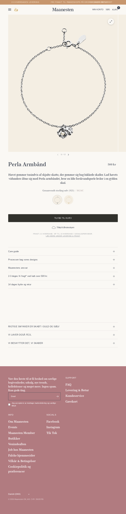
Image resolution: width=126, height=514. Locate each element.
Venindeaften (17, 444)
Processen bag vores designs (23, 259)
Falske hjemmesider (21, 455)
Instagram (53, 427)
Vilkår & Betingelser (22, 461)
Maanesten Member (21, 433)
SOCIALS (51, 415)
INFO (11, 415)
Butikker (14, 438)
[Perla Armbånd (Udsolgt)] (68, 199)
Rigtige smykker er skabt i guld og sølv (33, 326)
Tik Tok (51, 433)
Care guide (13, 251)
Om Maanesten (18, 421)
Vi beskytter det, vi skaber (25, 343)
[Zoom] (111, 21)
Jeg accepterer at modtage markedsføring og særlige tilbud (34, 404)
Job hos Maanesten (20, 450)
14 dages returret (101, 2)
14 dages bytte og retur (19, 284)
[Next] (68, 154)
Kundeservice (74, 396)
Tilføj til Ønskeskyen (65, 227)
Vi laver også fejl (19, 335)
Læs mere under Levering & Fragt (63, 236)
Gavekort (71, 401)
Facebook (52, 421)
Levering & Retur (77, 390)
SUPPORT (70, 378)
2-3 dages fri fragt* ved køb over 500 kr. (28, 276)
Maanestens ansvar (18, 268)
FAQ (68, 384)
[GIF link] (16, 10)
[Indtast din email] (57, 396)
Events (12, 427)
